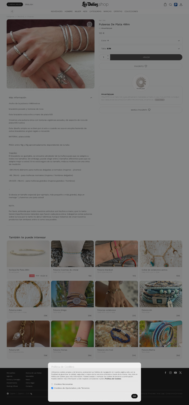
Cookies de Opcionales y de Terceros (72, 388)
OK (134, 396)
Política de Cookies (113, 379)
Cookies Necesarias (63, 384)
